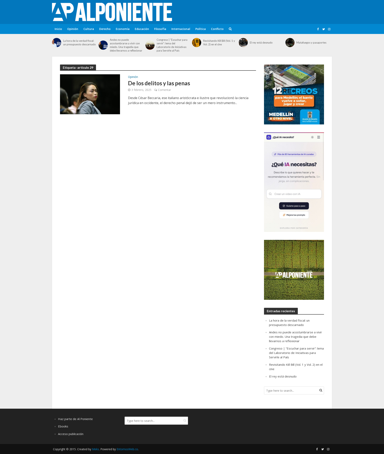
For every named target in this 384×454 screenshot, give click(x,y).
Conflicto (217, 29)
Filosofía (160, 29)
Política (200, 29)
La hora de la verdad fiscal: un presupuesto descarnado (79, 42)
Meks (95, 449)
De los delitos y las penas (159, 83)
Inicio (58, 29)
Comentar (164, 90)
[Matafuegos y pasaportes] (290, 42)
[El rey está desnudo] (243, 42)
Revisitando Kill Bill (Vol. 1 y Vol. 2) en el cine (219, 42)
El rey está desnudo (261, 42)
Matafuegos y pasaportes (311, 42)
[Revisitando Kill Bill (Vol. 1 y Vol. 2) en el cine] (196, 42)
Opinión (72, 29)
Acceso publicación (70, 434)
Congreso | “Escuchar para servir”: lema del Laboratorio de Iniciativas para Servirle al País (172, 45)
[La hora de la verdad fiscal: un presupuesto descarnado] (56, 42)
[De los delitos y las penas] (90, 94)
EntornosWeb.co (127, 449)
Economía (123, 29)
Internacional (180, 29)
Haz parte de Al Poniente (75, 419)
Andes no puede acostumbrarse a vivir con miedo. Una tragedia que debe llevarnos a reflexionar (126, 45)
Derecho (105, 29)
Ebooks (63, 426)
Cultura (88, 29)
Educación (142, 29)
